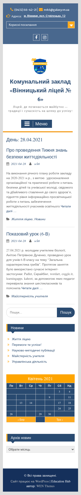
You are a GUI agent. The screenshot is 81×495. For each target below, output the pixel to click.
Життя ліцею (22, 219)
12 (11, 402)
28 (30, 414)
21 (30, 408)
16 (49, 402)
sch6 (37, 164)
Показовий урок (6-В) (28, 234)
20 (21, 408)
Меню (41, 123)
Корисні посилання (23, 25)
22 (40, 408)
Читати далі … (32, 288)
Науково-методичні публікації (33, 350)
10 (59, 397)
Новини (39, 219)
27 (21, 414)
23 (49, 408)
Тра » (59, 419)
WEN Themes (45, 486)
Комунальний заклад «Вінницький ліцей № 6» (40, 90)
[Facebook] (36, 37)
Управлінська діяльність (29, 361)
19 (11, 408)
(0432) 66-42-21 (25, 9)
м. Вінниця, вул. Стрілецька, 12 (44, 16)
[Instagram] (44, 37)
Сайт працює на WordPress (30, 481)
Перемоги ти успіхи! (27, 344)
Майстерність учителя (29, 296)
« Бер (21, 419)
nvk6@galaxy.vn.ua (56, 9)
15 (40, 402)
